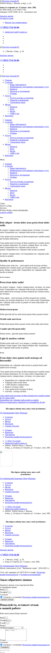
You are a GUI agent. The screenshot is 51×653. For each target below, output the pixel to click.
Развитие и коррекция (19, 100)
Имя (2, 590)
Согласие (4, 595)
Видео (12, 111)
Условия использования (30, 575)
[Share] (3, 650)
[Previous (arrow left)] (1, 652)
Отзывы (13, 93)
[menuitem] (9, 417)
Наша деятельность (18, 85)
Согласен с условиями (26, 597)
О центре (9, 82)
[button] (6, 16)
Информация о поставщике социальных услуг (29, 87)
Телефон (3, 592)
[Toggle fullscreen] (6, 650)
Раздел (3, 625)
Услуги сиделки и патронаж (22, 98)
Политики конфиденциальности (36, 597)
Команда (13, 89)
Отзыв (2, 640)
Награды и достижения (20, 91)
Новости (13, 107)
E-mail (2, 623)
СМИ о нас (14, 113)
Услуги (8, 96)
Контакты (9, 116)
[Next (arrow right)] (3, 652)
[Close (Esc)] (1, 650)
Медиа (8, 105)
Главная (8, 80)
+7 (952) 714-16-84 (9, 27)
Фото (12, 109)
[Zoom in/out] (8, 650)
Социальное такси (17, 102)
